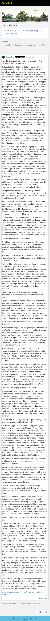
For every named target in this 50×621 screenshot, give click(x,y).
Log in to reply (42, 612)
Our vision (7, 31)
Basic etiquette (31, 31)
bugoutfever (10, 57)
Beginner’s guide (18, 31)
